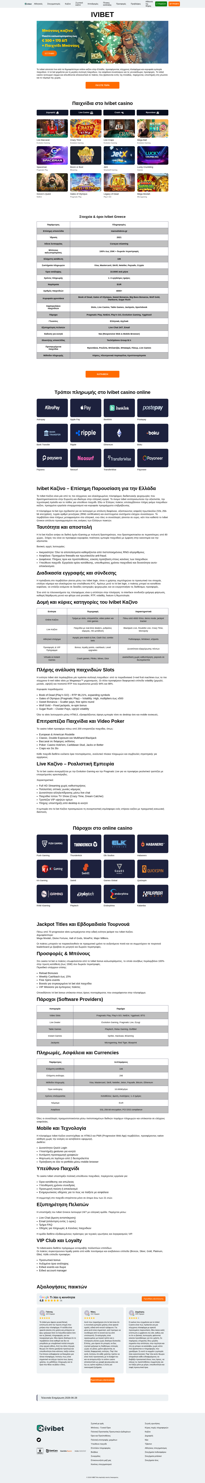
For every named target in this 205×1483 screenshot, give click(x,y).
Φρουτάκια (151, 112)
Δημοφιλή (50, 112)
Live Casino (84, 112)
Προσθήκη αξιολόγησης (154, 1299)
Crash (117, 112)
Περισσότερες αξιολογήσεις (102, 1380)
